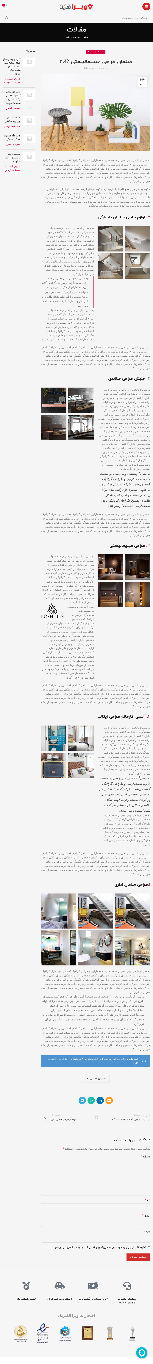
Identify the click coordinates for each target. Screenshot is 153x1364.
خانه (86, 37)
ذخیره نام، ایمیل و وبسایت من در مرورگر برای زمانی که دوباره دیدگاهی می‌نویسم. (100, 1247)
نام (147, 1200)
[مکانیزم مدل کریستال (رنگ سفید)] (29, 162)
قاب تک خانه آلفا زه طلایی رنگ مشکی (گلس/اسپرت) (13, 97)
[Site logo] (76, 6)
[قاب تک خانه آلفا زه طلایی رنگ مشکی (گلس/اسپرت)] (29, 100)
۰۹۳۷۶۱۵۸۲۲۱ (127, 1302)
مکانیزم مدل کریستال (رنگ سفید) (13, 157)
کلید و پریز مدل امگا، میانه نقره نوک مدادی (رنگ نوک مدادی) (12, 67)
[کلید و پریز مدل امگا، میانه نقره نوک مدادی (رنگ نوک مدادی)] (29, 71)
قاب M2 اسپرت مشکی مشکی (12, 137)
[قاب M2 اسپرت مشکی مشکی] (29, 140)
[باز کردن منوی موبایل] (146, 6)
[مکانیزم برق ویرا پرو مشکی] (29, 122)
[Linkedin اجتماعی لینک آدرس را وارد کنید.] (100, 1100)
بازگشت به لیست (95, 1117)
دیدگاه (145, 1157)
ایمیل (146, 1216)
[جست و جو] (7, 18)
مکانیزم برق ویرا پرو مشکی (13, 119)
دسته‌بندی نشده (72, 37)
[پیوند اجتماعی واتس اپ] (91, 1100)
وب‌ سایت (144, 1231)
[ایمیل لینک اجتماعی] (109, 1100)
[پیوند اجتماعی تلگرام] (82, 1100)
